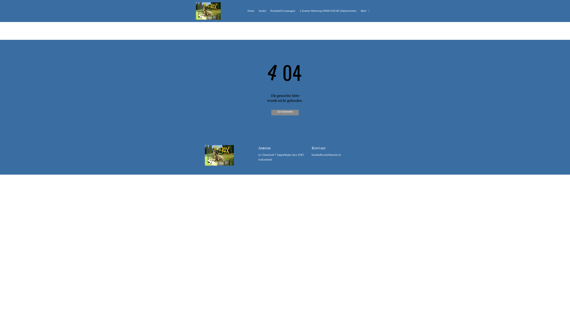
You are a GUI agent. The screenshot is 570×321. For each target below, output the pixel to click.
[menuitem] (250, 11)
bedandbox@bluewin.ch (326, 154)
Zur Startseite (285, 111)
